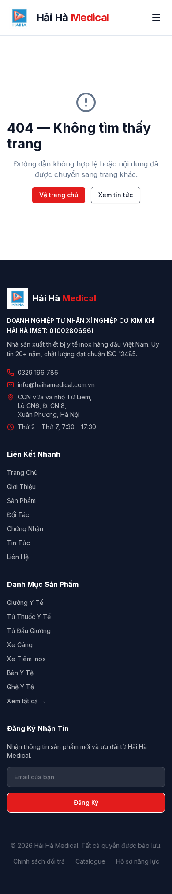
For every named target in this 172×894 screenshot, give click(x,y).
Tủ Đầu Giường (29, 630)
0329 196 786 (38, 372)
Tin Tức (18, 543)
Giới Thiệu (21, 486)
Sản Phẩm (21, 500)
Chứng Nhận (25, 528)
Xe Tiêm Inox (26, 658)
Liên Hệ (18, 557)
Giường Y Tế (25, 602)
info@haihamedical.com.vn (56, 384)
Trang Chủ (22, 472)
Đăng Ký (86, 802)
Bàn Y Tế (20, 673)
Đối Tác (18, 514)
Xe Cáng (20, 644)
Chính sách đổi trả (39, 861)
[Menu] (156, 17)
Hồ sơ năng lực (137, 861)
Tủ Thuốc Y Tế (29, 616)
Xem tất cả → (26, 701)
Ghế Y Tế (20, 687)
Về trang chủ (58, 195)
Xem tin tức (115, 195)
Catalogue (90, 861)
